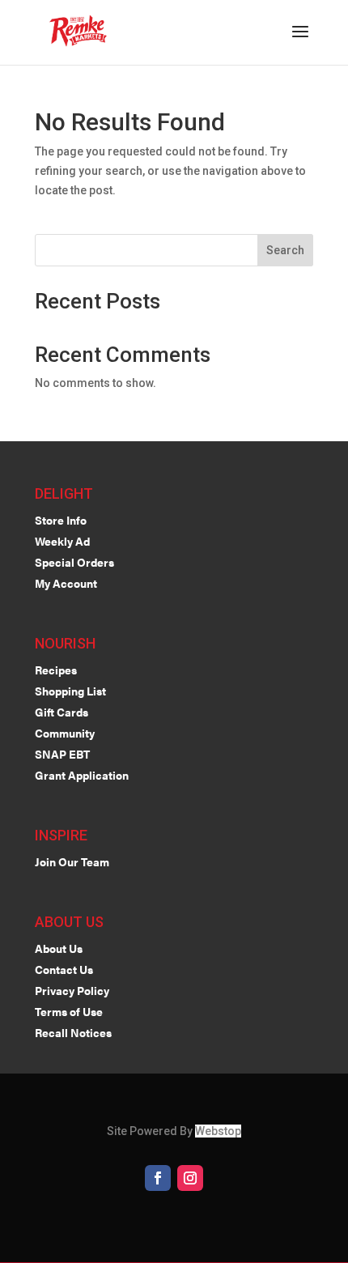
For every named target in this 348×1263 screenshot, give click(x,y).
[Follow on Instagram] (190, 1178)
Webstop (218, 1131)
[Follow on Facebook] (158, 1178)
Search (285, 250)
